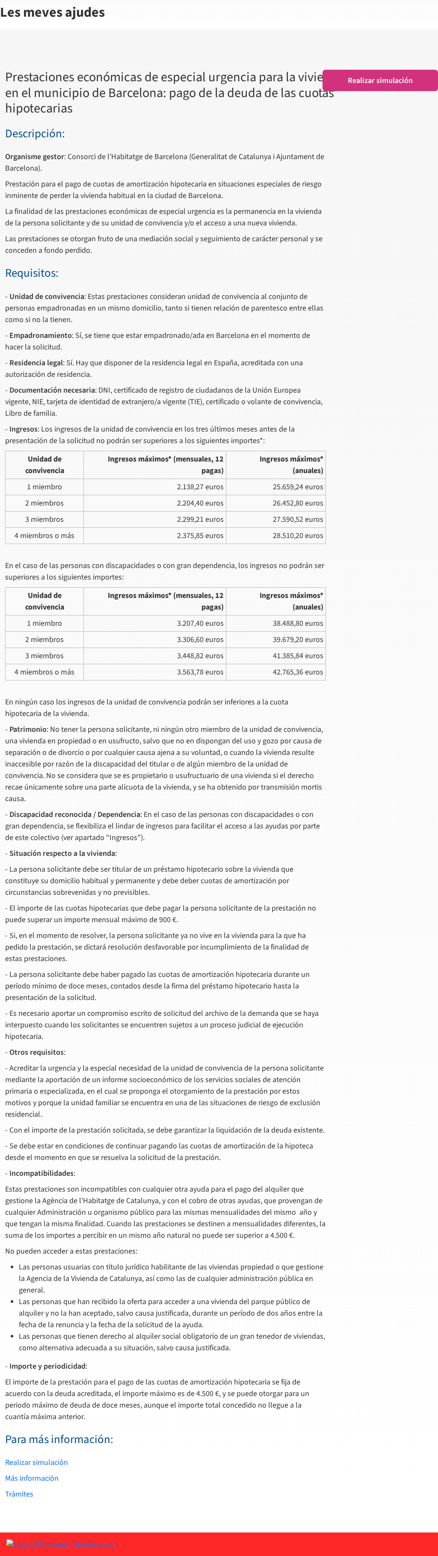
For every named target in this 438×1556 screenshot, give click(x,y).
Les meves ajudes (52, 12)
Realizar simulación (36, 1462)
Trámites (19, 1494)
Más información (32, 1478)
